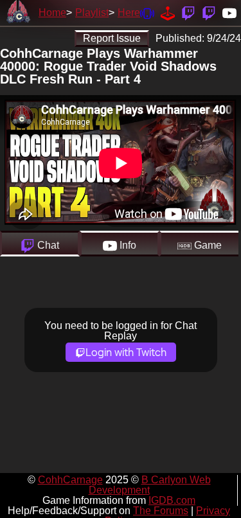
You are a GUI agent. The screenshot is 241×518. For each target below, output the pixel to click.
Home (52, 12)
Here (129, 12)
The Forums (160, 510)
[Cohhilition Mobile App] (147, 12)
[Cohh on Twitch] (209, 12)
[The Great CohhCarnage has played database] (168, 12)
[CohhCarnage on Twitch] (188, 12)
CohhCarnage (70, 479)
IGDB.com (171, 500)
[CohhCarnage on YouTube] (229, 12)
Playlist (92, 12)
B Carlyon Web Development (150, 485)
